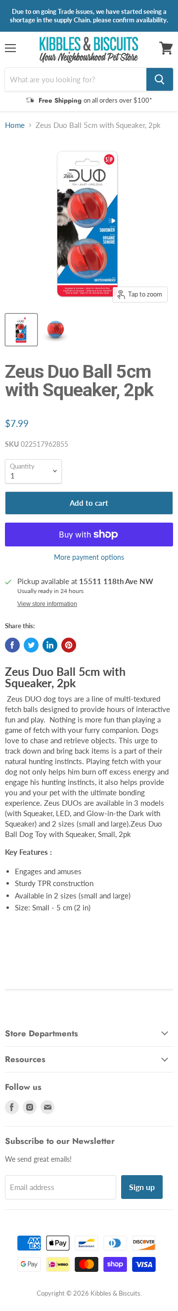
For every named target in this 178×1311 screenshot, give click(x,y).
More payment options (89, 557)
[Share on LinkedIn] (50, 645)
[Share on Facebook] (12, 645)
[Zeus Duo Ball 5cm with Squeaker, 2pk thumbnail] (21, 330)
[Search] (159, 79)
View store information (47, 603)
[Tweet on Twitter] (31, 645)
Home (15, 125)
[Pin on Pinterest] (68, 645)
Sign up (142, 1187)
